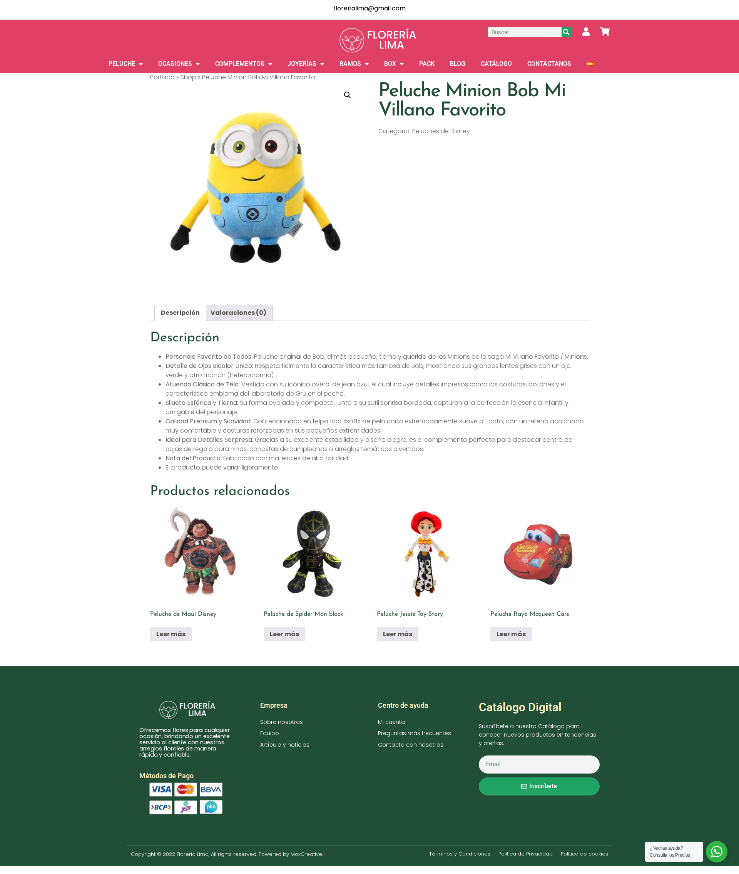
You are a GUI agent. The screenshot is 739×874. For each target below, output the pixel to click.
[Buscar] (566, 32)
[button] (347, 95)
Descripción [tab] (180, 312)
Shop (188, 77)
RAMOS (350, 63)
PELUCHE (122, 63)
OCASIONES (175, 63)
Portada (162, 77)
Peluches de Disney (441, 131)
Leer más (171, 634)
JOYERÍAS (302, 63)
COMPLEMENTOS (239, 63)
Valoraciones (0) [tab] (238, 312)
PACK (427, 63)
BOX (390, 63)
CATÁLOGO (496, 63)
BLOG (457, 63)
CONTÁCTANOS (549, 63)
